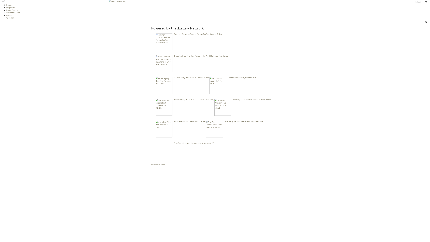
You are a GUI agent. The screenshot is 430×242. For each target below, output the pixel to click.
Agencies (10, 18)
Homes (9, 5)
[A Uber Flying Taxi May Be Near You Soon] (164, 85)
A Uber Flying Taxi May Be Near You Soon (191, 78)
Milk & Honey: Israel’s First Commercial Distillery (194, 99)
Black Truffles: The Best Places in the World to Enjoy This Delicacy (201, 56)
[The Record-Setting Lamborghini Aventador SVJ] (164, 150)
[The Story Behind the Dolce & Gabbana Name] (214, 129)
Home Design (12, 10)
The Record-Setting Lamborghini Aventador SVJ (194, 143)
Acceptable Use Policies (158, 164)
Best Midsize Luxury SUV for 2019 (242, 78)
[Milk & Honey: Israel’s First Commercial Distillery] (164, 107)
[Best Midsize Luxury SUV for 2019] (217, 85)
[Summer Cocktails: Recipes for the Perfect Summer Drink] (164, 41)
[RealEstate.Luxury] (117, 1)
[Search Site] (426, 2)
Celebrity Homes (13, 13)
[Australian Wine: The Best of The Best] (164, 129)
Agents (9, 15)
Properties (10, 7)
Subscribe (418, 2)
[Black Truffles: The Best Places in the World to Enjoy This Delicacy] (164, 63)
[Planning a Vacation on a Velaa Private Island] (222, 107)
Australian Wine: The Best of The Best (190, 121)
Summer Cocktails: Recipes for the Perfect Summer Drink (198, 34)
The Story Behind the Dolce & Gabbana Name (244, 121)
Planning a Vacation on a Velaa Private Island (252, 99)
